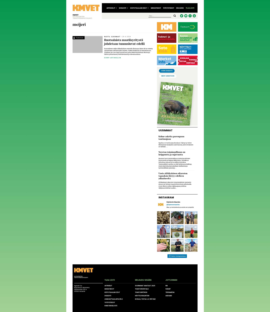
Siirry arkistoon (167, 76)
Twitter (181, 16)
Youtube (186, 16)
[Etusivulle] (86, 11)
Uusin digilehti (167, 70)
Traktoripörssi (141, 292)
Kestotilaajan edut (138, 8)
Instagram (194, 16)
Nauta (107, 36)
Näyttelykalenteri (142, 296)
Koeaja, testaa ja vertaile (145, 299)
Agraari (168, 296)
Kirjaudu (180, 8)
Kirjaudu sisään (143, 280)
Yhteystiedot (168, 8)
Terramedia (170, 292)
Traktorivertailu (142, 289)
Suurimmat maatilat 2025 (145, 285)
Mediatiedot (156, 8)
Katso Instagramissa (178, 256)
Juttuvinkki (171, 280)
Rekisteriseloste (111, 306)
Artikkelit (111, 8)
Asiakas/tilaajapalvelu (114, 299)
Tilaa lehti (190, 8)
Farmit (168, 289)
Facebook (190, 16)
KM (166, 285)
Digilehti (122, 8)
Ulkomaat (115, 36)
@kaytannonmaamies (173, 205)
